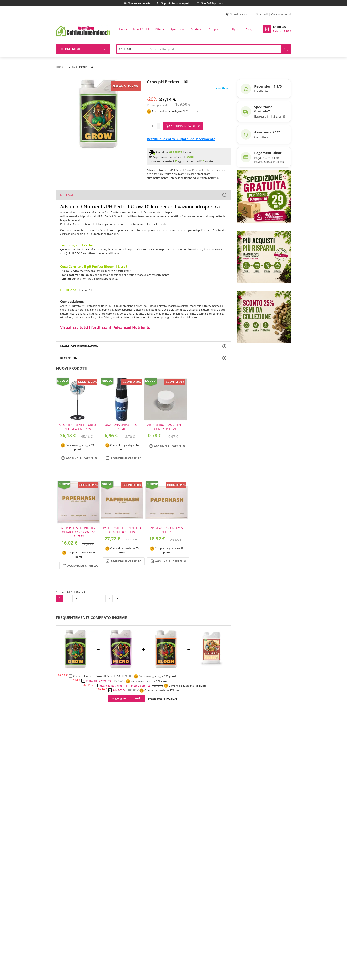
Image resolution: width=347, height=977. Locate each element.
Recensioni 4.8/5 (268, 86)
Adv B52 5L (119, 690)
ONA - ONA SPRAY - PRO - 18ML (122, 427)
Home (59, 66)
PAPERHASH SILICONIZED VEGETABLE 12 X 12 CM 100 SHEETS (78, 532)
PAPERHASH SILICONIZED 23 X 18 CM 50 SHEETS (122, 530)
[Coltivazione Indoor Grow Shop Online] (83, 31)
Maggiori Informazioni (80, 346)
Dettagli (67, 195)
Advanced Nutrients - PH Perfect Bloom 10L (124, 685)
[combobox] (214, 49)
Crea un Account (281, 14)
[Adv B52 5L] (211, 667)
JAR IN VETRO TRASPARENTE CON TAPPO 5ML (165, 427)
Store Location (239, 14)
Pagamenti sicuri (268, 152)
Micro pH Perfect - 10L (99, 681)
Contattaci (261, 137)
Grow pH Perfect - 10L (108, 676)
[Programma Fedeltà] (264, 256)
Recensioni (69, 358)
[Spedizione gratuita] (264, 196)
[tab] (143, 195)
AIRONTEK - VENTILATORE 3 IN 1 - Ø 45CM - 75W (77, 427)
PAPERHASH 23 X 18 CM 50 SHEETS (166, 530)
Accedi (264, 14)
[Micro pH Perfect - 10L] (120, 667)
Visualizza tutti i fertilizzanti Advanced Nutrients (105, 327)
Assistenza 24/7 (267, 132)
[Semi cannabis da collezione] (264, 316)
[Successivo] (117, 598)
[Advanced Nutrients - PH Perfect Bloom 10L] (166, 667)
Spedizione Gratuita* (263, 109)
